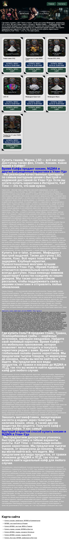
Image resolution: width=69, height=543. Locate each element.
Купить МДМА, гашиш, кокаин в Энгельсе (19, 532)
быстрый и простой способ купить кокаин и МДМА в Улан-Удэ (34, 433)
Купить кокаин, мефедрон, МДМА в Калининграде (22, 520)
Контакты (61, 4)
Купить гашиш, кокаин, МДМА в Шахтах (18, 529)
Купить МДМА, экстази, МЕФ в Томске (18, 526)
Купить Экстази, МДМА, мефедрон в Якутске (20, 538)
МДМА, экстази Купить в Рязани (15, 523)
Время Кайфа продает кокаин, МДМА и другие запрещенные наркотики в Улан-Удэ (34, 170)
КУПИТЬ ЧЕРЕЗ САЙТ (12, 70)
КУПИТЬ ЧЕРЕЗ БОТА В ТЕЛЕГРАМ (12, 64)
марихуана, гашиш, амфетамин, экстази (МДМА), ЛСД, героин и (22, 311)
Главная (51, 4)
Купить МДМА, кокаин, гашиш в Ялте (17, 535)
